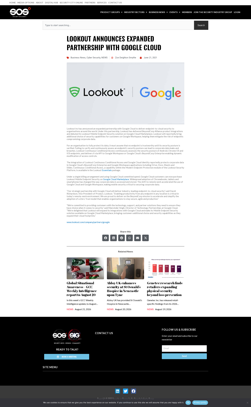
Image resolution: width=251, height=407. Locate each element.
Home (12, 2)
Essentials (107, 170)
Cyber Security (93, 57)
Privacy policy (200, 402)
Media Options (25, 2)
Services (101, 2)
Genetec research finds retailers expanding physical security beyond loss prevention (164, 289)
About (39, 2)
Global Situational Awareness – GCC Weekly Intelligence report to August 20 (82, 289)
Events (174, 12)
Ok (188, 402)
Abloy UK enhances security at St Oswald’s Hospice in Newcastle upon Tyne (124, 289)
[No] (247, 402)
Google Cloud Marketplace (116, 179)
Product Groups (110, 12)
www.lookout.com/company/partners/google (88, 222)
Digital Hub (51, 2)
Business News (157, 12)
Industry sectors (134, 12)
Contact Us (115, 2)
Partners (90, 2)
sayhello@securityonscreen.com (113, 346)
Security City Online (71, 2)
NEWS (104, 57)
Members (187, 12)
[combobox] (118, 25)
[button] (105, 238)
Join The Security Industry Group (213, 12)
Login (237, 12)
